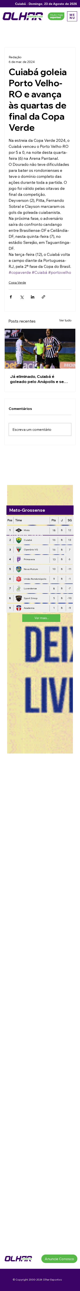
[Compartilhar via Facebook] (11, 297)
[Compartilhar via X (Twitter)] (22, 297)
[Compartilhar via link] (43, 297)
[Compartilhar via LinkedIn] (32, 297)
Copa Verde (17, 283)
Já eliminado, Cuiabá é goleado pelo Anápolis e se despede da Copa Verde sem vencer (38, 379)
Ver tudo (65, 320)
